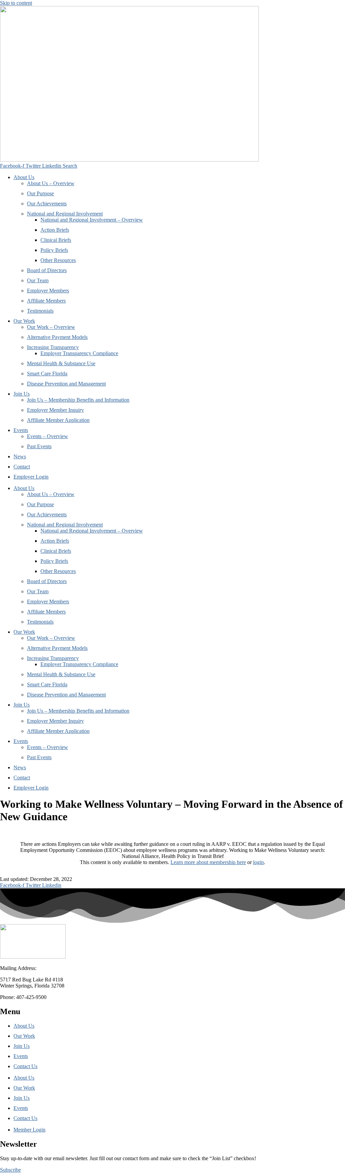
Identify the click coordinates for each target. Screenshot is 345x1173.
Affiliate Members (46, 301)
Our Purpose (40, 193)
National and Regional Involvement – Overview (91, 220)
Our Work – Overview (51, 327)
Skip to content (16, 3)
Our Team (38, 280)
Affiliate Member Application (58, 420)
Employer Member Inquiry (55, 410)
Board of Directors (47, 270)
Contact (21, 466)
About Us (23, 177)
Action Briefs (54, 230)
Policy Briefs (54, 250)
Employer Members (48, 290)
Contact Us (25, 1066)
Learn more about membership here (208, 862)
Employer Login (31, 477)
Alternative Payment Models (57, 337)
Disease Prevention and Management (66, 384)
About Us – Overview (50, 183)
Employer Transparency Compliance (79, 353)
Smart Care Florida (47, 373)
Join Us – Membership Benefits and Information (78, 400)
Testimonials (40, 311)
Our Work (24, 321)
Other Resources (58, 260)
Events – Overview (47, 436)
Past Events (39, 446)
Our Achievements (47, 203)
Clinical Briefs (55, 240)
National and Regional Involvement (65, 214)
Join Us (21, 394)
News (19, 456)
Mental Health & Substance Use (61, 363)
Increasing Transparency (53, 347)
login (258, 862)
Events (20, 430)
